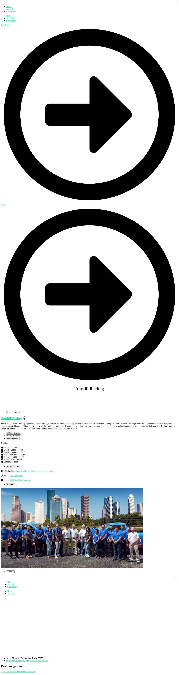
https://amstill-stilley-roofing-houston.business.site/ (32, 471)
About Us (10, 18)
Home (8, 16)
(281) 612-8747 (16, 475)
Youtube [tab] (10, 572)
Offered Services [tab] (13, 433)
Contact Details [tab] (13, 466)
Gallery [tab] (10, 485)
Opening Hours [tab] (13, 439)
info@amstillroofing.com (20, 480)
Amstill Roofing (11, 418)
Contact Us (11, 20)
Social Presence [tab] (13, 436)
